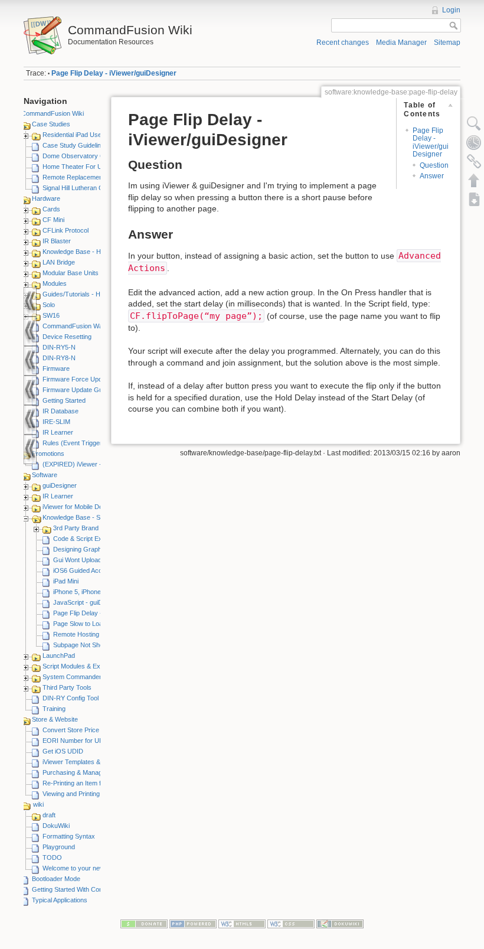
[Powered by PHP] (193, 923)
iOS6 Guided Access (83, 570)
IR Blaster (56, 240)
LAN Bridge (58, 262)
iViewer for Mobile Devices (80, 506)
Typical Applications (59, 900)
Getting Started (64, 400)
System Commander (72, 676)
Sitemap (447, 42)
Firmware (56, 368)
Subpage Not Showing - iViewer (98, 644)
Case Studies (51, 124)
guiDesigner (59, 485)
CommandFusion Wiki (52, 113)
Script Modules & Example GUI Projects (99, 666)
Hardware (46, 198)
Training (54, 708)
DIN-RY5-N (59, 347)
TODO (52, 857)
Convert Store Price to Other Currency (97, 729)
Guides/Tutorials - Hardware (83, 294)
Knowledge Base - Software (82, 517)
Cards (51, 209)
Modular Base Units (70, 272)
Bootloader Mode (56, 878)
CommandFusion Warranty (81, 326)
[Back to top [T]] (474, 180)
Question (434, 165)
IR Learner (57, 432)
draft (48, 814)
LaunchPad (58, 655)
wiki (38, 804)
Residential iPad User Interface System (98, 134)
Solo (48, 304)
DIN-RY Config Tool (70, 698)
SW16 (51, 315)
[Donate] (144, 923)
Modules (54, 283)
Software (44, 474)
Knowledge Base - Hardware (83, 251)
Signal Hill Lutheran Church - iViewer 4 (97, 187)
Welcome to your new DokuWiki (87, 868)
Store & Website (55, 719)
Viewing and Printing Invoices (84, 793)
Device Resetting (66, 336)
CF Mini (53, 219)
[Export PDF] (474, 199)
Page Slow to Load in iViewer (94, 623)
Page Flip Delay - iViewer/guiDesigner (113, 73)
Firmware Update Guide (76, 389)
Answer (432, 176)
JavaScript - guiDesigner (88, 602)
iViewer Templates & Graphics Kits (91, 761)
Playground (58, 846)
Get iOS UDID (62, 751)
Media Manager (401, 42)
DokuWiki (56, 825)
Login (451, 10)
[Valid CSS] (291, 923)
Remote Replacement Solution (85, 177)
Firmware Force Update (76, 379)
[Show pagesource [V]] (474, 123)
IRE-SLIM (56, 421)
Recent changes (342, 42)
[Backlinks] (474, 161)
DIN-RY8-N (59, 357)
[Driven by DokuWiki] (340, 923)
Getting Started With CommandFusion (86, 889)
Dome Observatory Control (81, 155)
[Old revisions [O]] (474, 142)
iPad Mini (66, 581)
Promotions (48, 453)
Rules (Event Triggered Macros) (88, 442)
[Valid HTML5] (242, 923)
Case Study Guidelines (75, 145)
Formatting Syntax (68, 836)
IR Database (60, 411)
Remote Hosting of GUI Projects (99, 634)
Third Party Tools (66, 687)
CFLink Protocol (65, 230)
